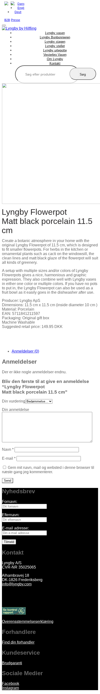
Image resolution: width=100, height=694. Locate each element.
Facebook (10, 683)
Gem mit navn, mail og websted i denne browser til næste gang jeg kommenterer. (48, 469)
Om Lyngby (55, 59)
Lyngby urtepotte (55, 50)
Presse (15, 20)
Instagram (10, 688)
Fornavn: (9, 502)
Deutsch (18, 12)
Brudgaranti (12, 663)
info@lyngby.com (17, 584)
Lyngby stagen (55, 41)
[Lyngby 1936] (19, 28)
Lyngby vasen (55, 33)
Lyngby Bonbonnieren (55, 37)
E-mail (9, 458)
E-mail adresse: (15, 528)
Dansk (20, 4)
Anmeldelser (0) (25, 351)
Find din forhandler (18, 642)
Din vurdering (13, 401)
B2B (7, 20)
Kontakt (55, 63)
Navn (8, 449)
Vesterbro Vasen (55, 54)
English (20, 8)
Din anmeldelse (15, 410)
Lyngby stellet (55, 46)
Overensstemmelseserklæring (27, 621)
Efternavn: (10, 515)
